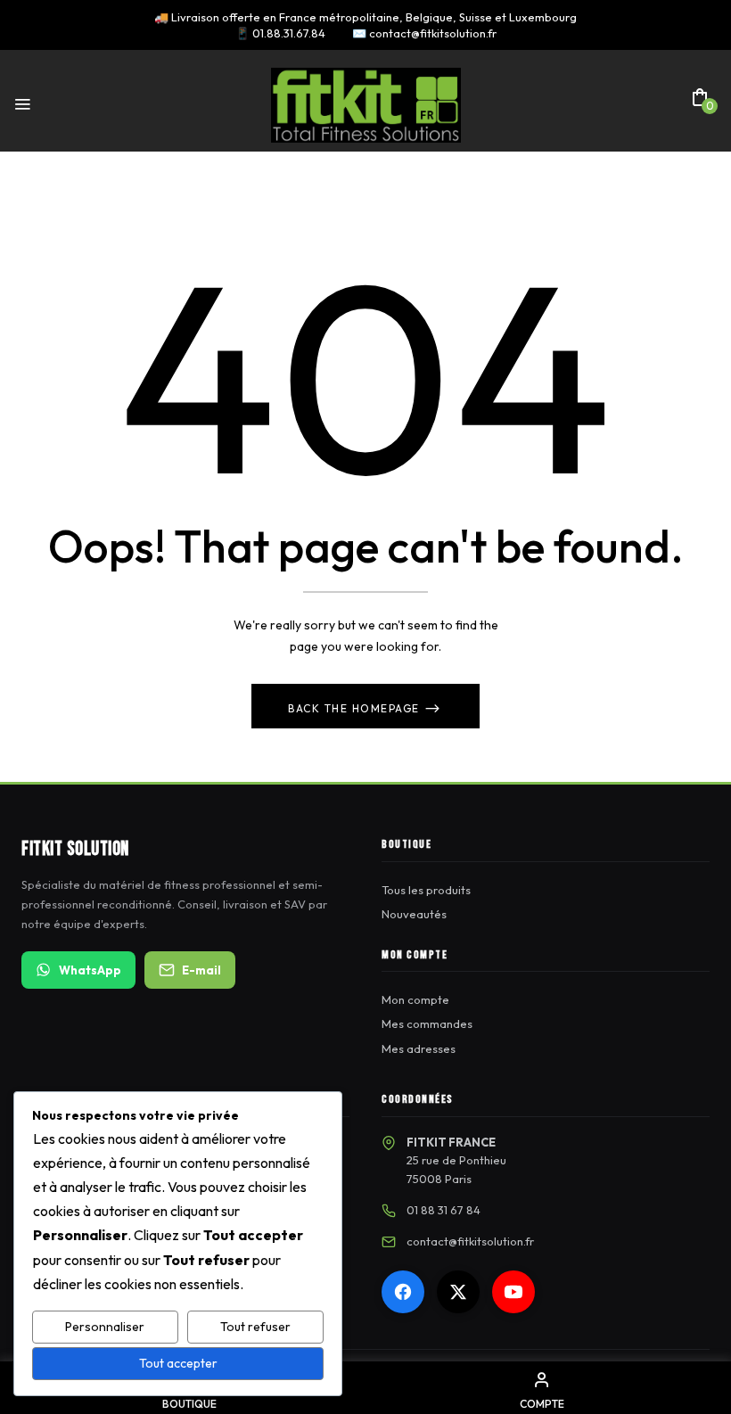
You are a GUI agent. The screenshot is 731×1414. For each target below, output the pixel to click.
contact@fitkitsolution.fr (470, 1241)
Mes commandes (427, 1023)
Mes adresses (419, 1048)
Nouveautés (414, 914)
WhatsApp (90, 970)
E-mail (201, 970)
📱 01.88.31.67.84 (280, 33)
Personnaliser (104, 1327)
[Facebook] (403, 1291)
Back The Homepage (355, 708)
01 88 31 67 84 (443, 1210)
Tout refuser (255, 1327)
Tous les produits (426, 890)
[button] (699, 103)
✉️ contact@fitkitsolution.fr (424, 33)
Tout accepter (178, 1363)
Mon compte (415, 999)
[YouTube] (513, 1291)
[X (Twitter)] (458, 1291)
